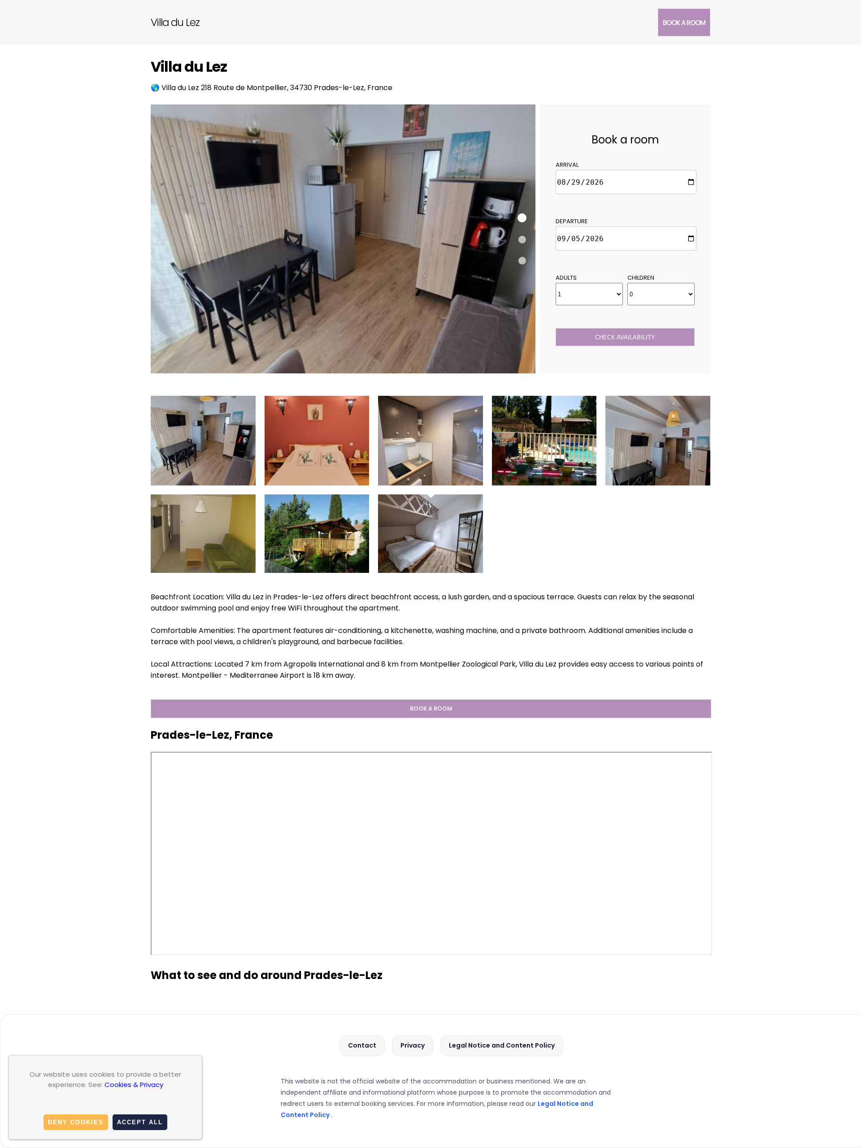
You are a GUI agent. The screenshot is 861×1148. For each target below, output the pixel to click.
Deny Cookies (76, 1122)
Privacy (412, 1045)
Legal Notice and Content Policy (502, 1045)
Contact (362, 1045)
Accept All (140, 1122)
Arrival (567, 164)
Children (640, 277)
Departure (572, 221)
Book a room (684, 22)
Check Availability (625, 337)
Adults (566, 277)
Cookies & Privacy (133, 1084)
